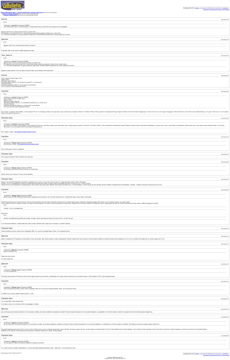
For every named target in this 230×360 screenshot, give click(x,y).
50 (211, 8)
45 (202, 8)
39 (201, 8)
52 (214, 8)
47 (206, 8)
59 (218, 8)
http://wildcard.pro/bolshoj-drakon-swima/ (25, 131)
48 (208, 8)
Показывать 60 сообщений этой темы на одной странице (216, 9)
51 (213, 8)
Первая (197, 8)
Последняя (225, 8)
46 (204, 8)
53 (216, 8)
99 (220, 8)
